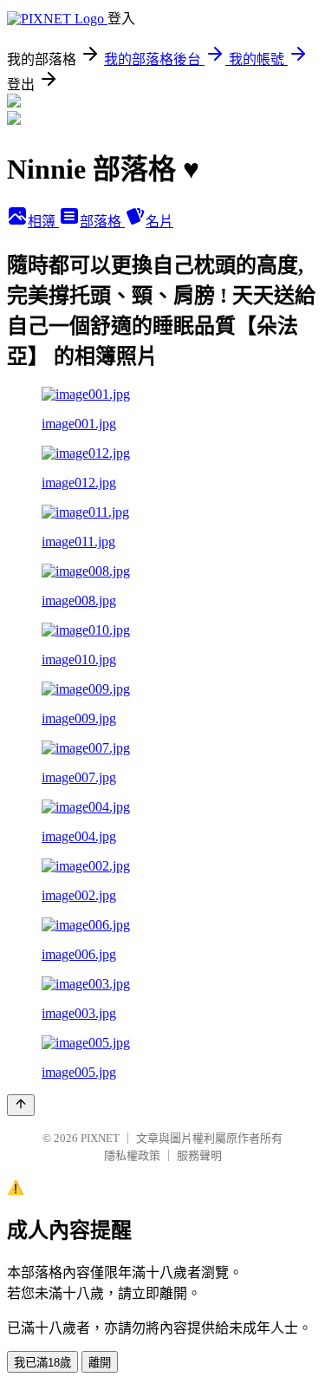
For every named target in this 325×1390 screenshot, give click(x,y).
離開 (99, 1362)
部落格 (102, 221)
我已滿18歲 (42, 1362)
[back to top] (21, 1105)
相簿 (43, 221)
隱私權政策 (132, 1155)
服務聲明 (199, 1155)
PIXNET (100, 1138)
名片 (159, 221)
